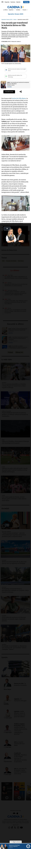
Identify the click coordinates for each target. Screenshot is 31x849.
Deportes (7, 2)
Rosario (24, 9)
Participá (26, 2)
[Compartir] (21, 92)
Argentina (11, 9)
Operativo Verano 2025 (15, 14)
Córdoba (18, 9)
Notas (15, 19)
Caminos (12, 2)
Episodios (9, 86)
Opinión (18, 2)
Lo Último (5, 9)
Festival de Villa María (19, 98)
